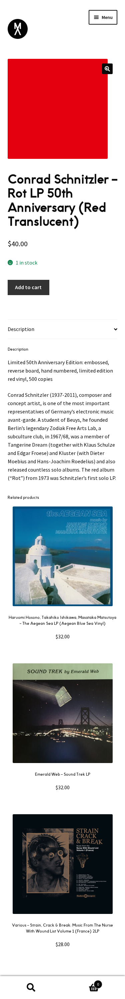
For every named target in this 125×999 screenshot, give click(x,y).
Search (31, 987)
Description (21, 329)
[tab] (63, 329)
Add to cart (28, 287)
